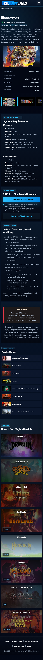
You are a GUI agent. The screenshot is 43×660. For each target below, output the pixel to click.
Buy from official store (20, 216)
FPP (11, 25)
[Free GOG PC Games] (14, 3)
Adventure (5, 25)
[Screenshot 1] (9, 101)
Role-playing (23, 25)
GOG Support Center (28, 320)
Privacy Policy (17, 641)
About (7, 641)
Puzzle (16, 25)
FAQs (21, 313)
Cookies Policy (19, 646)
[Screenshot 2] (27, 101)
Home (3, 8)
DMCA (29, 646)
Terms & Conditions (31, 641)
